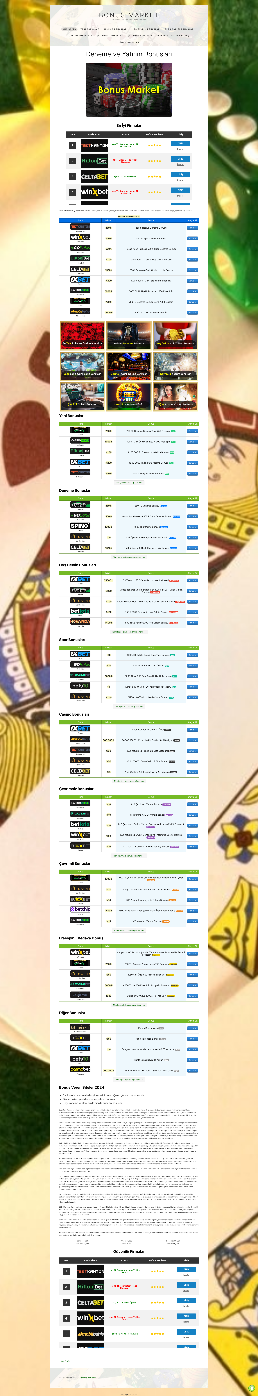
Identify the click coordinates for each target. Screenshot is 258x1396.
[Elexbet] (80, 847)
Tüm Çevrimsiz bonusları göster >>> (129, 856)
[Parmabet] (80, 1071)
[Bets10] (80, 687)
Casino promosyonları (129, 1394)
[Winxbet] (80, 239)
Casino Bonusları (80, 36)
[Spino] (80, 528)
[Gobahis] (80, 250)
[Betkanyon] (80, 228)
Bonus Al (192, 228)
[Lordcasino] (80, 538)
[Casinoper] (80, 677)
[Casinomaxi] (80, 997)
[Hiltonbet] (80, 260)
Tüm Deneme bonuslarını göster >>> (129, 557)
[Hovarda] (80, 623)
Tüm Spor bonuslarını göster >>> (129, 706)
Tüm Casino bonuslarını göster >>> (129, 781)
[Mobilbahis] (80, 313)
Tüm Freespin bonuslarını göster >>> (129, 1005)
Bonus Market (129, 15)
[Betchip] (80, 911)
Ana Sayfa (69, 29)
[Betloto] (80, 613)
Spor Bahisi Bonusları (180, 29)
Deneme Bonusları (116, 29)
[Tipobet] (80, 303)
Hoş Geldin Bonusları (146, 29)
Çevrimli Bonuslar (140, 36)
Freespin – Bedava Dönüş (173, 36)
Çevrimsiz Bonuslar (110, 36)
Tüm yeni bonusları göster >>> (129, 482)
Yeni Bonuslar (89, 29)
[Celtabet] (80, 271)
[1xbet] (80, 281)
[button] (251, 1388)
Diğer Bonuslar (129, 42)
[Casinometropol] (80, 1029)
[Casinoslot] (80, 292)
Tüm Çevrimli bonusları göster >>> (129, 930)
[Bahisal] (80, 506)
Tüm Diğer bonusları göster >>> (129, 1079)
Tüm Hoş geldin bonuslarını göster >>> (129, 632)
